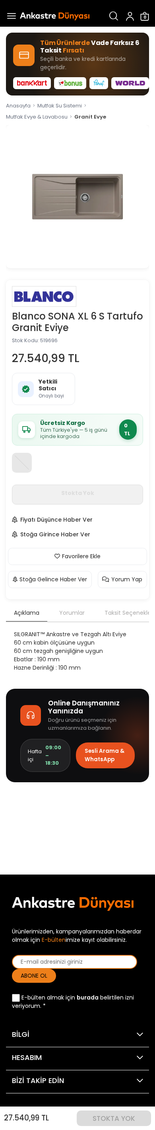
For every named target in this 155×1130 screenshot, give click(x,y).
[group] (77, 196)
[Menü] (10, 16)
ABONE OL (34, 976)
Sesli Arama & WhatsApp (104, 755)
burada (88, 997)
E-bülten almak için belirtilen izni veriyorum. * (73, 1002)
